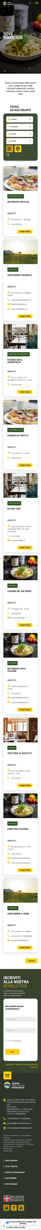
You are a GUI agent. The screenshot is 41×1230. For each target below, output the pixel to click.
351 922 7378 (16, 385)
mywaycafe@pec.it (18, 540)
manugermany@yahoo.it (20, 940)
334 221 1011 (16, 693)
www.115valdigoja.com (20, 309)
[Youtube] (21, 1208)
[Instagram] (6, 1208)
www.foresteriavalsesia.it (21, 863)
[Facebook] (14, 1208)
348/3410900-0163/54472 (21, 300)
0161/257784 (16, 458)
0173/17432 (16, 536)
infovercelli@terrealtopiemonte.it (19, 1123)
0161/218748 (16, 613)
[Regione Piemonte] (14, 1198)
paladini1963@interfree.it (20, 698)
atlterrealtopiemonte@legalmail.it (19, 1128)
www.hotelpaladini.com (20, 702)
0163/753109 (16, 854)
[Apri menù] (37, 3)
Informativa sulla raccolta (14, 1227)
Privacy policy (17, 1041)
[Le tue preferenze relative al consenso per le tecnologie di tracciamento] (4, 1226)
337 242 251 (16, 778)
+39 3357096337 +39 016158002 (19, 1118)
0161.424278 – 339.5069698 (22, 936)
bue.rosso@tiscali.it (18, 618)
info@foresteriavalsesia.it (20, 858)
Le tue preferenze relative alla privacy (22, 1222)
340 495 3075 (17, 224)
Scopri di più (25, 231)
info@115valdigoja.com (19, 304)
